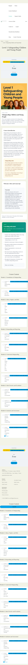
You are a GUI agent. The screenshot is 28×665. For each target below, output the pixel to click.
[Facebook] (2, 476)
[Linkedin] (8, 476)
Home (16, 5)
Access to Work (12, 21)
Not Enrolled (7, 61)
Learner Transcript (17, 37)
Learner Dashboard (13, 10)
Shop (10, 37)
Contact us (11, 26)
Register (10, 5)
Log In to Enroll (14, 74)
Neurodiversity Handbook (14, 31)
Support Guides (18, 16)
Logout (17, 26)
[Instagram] (6, 476)
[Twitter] (4, 476)
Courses (10, 16)
